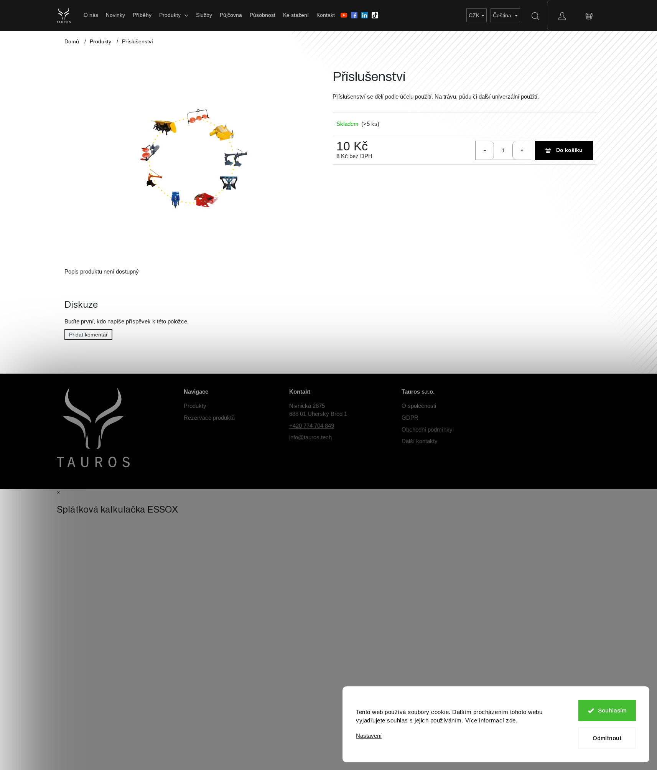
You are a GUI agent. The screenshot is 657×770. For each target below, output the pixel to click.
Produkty (195, 405)
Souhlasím (612, 710)
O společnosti (419, 405)
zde (511, 720)
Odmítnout (607, 738)
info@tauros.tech (310, 437)
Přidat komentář (88, 334)
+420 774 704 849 (311, 425)
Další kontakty (420, 441)
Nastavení (369, 736)
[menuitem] (91, 15)
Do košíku (569, 150)
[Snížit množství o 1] (485, 150)
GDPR (410, 417)
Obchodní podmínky (427, 429)
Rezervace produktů (209, 417)
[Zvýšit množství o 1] (521, 150)
